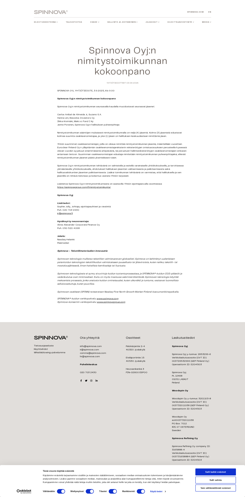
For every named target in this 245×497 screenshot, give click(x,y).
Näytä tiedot (156, 491)
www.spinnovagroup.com (111, 302)
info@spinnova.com (91, 346)
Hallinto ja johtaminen (121, 22)
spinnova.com (195, 12)
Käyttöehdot (41, 349)
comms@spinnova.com (93, 353)
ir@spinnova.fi (65, 213)
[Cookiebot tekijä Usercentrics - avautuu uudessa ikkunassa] (24, 491)
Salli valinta (216, 480)
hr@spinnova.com (90, 356)
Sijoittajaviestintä (179, 22)
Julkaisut (152, 22)
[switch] (90, 491)
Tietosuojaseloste (44, 346)
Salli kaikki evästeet (215, 472)
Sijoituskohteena (45, 22)
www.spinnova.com (107, 299)
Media (205, 22)
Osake (93, 22)
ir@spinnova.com (89, 350)
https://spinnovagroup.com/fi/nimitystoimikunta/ (84, 187)
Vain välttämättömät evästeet (216, 488)
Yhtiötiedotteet (116, 83)
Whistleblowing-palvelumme (49, 353)
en (209, 12)
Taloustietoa (74, 22)
